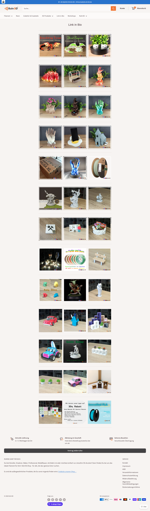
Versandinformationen (130, 472)
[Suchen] (113, 8)
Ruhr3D (82, 16)
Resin (18, 16)
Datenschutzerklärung (130, 475)
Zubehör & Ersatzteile (30, 16)
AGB (124, 469)
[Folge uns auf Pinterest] (60, 499)
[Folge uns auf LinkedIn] (64, 499)
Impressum (126, 466)
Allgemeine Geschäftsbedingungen (130, 483)
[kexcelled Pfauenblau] (99, 400)
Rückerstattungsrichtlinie (131, 487)
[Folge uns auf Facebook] (48, 499)
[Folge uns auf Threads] (52, 499)
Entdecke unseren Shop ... (67, 471)
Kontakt (125, 463)
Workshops (72, 16)
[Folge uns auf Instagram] (56, 499)
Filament (7, 16)
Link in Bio (60, 16)
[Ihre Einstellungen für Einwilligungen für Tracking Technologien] (3, 1)
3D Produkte (46, 16)
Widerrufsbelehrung (129, 479)
